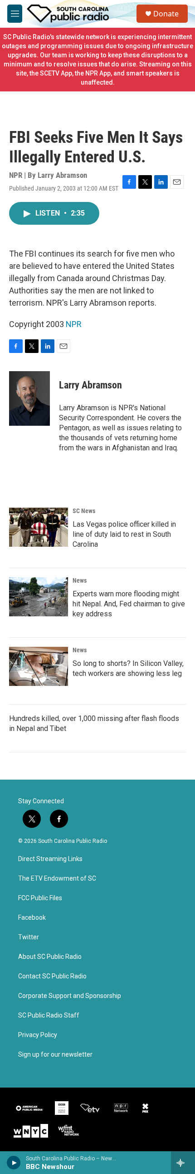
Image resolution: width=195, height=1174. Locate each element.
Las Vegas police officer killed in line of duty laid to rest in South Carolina (124, 534)
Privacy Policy (37, 1035)
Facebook (32, 917)
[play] (14, 1162)
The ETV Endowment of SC (57, 878)
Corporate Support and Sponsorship (69, 996)
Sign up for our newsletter (55, 1054)
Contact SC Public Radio (52, 976)
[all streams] (183, 1162)
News (80, 580)
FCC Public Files (40, 898)
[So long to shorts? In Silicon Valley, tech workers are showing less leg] (38, 666)
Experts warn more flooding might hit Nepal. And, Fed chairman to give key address (129, 604)
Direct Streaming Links (50, 859)
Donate (166, 14)
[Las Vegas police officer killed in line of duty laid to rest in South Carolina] (38, 527)
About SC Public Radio (50, 956)
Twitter (28, 937)
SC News (84, 510)
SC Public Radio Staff (48, 1015)
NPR (74, 324)
